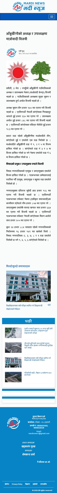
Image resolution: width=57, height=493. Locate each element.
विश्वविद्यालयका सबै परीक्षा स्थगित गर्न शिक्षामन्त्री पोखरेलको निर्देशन (37, 359)
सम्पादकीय (43, 484)
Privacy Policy (17, 484)
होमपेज (7, 484)
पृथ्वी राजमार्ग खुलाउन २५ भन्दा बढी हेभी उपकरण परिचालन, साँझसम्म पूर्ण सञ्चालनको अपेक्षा (38, 331)
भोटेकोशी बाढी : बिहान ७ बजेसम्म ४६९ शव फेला (37, 374)
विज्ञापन (27, 484)
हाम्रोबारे (35, 484)
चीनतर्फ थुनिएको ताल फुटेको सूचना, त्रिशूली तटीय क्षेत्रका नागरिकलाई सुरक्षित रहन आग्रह (38, 345)
